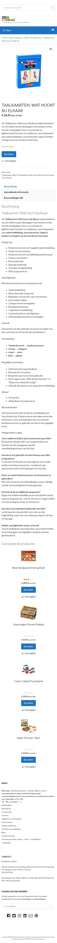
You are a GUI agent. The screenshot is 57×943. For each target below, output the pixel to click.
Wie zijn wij (6, 808)
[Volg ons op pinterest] (36, 916)
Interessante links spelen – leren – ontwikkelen (21, 839)
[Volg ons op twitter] (14, 916)
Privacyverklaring (9, 825)
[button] (50, 49)
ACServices (41, 939)
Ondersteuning (8, 836)
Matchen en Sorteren (45, 175)
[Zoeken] (52, 7)
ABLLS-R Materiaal (32, 37)
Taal (3, 178)
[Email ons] (31, 916)
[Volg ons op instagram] (19, 916)
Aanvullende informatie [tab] (16, 192)
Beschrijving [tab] (10, 186)
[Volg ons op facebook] (8, 916)
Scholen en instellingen (11, 829)
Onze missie (7, 812)
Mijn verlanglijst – (13, 802)
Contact (5, 815)
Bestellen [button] (28, 589)
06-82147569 (7, 872)
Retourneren (7, 822)
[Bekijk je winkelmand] (53, 29)
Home (4, 37)
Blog (3, 832)
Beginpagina (7, 805)
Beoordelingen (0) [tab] (13, 197)
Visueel (8, 178)
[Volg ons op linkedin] (25, 916)
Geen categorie (16, 37)
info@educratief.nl (9, 861)
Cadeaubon (6, 843)
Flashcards (32, 175)
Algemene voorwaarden (11, 819)
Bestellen (9, 154)
